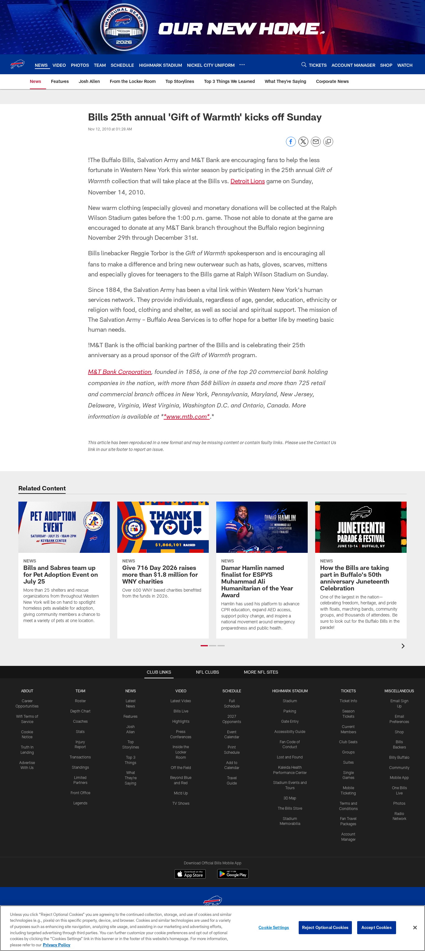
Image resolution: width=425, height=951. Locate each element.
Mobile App (399, 777)
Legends (80, 803)
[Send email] (316, 145)
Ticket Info (348, 700)
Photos (399, 803)
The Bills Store (290, 808)
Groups (348, 752)
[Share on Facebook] (291, 145)
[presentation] (404, 647)
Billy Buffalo (399, 757)
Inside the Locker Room (181, 751)
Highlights (180, 721)
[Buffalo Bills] (212, 902)
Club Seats (348, 741)
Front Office (80, 792)
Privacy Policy (56, 944)
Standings (80, 767)
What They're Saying (131, 777)
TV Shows (180, 803)
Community (399, 767)
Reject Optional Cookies (325, 927)
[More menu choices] (242, 64)
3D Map (289, 798)
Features (131, 716)
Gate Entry (290, 721)
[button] (204, 646)
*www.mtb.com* (187, 417)
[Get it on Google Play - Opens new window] (232, 877)
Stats (80, 731)
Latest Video (180, 700)
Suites (348, 762)
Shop (399, 732)
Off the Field (181, 767)
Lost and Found (290, 757)
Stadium (290, 700)
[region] (212, 928)
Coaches (80, 721)
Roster (80, 700)
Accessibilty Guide (289, 731)
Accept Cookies (377, 927)
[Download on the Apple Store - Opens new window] (190, 874)
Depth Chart (80, 711)
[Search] (303, 64)
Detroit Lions (248, 180)
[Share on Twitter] (303, 145)
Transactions (80, 757)
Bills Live (181, 711)
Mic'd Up (181, 793)
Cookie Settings (274, 927)
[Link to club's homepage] (17, 64)
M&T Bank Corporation (119, 373)
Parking (289, 711)
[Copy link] (328, 142)
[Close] (415, 928)
